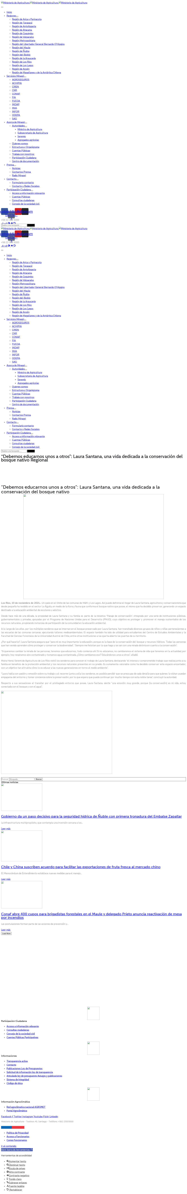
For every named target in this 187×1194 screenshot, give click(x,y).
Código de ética (15, 1083)
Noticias (16, 168)
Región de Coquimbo (22, 33)
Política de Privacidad (17, 1132)
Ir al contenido (8, 1146)
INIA (14, 108)
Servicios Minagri (15, 76)
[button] (17, 1149)
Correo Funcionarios (17, 1140)
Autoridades (18, 125)
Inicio (9, 12)
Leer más (5, 828)
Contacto (11, 179)
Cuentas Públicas (21, 150)
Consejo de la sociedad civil (26, 203)
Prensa (10, 164)
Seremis (22, 136)
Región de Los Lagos (22, 65)
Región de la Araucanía (24, 58)
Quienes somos (20, 143)
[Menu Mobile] (2, 7)
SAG (14, 118)
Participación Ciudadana (24, 157)
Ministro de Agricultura (30, 129)
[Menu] (17, 16)
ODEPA (16, 115)
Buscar (4, 779)
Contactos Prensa (21, 172)
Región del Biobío (21, 54)
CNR (14, 90)
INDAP (15, 104)
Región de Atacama (22, 30)
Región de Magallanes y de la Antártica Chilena (36, 72)
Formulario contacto (23, 182)
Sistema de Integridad (18, 1079)
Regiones (11, 15)
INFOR (15, 111)
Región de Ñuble (20, 51)
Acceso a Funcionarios (18, 1136)
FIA (14, 97)
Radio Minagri (19, 175)
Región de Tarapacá (22, 22)
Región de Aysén (20, 69)
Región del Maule (21, 47)
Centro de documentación (25, 161)
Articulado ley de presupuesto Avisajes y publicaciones (34, 1076)
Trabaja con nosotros (23, 154)
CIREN (15, 86)
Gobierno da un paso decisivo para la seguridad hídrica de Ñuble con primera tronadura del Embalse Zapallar (91, 816)
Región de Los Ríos (22, 61)
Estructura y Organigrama (25, 147)
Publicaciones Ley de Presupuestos (24, 1068)
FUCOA (16, 101)
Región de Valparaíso (23, 37)
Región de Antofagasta (24, 26)
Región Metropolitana (23, 40)
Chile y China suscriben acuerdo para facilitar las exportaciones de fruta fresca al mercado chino (80, 867)
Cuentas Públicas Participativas (22, 1037)
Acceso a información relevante (28, 193)
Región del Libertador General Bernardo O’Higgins (38, 44)
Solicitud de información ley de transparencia (30, 1072)
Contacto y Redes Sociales (26, 186)
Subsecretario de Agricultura (33, 132)
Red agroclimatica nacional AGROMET (26, 1107)
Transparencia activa (17, 1061)
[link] (2, 246)
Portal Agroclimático (17, 1110)
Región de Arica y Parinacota (26, 19)
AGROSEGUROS (20, 79)
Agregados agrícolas (28, 140)
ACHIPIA (17, 83)
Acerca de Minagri (16, 122)
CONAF (16, 93)
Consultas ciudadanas (23, 200)
